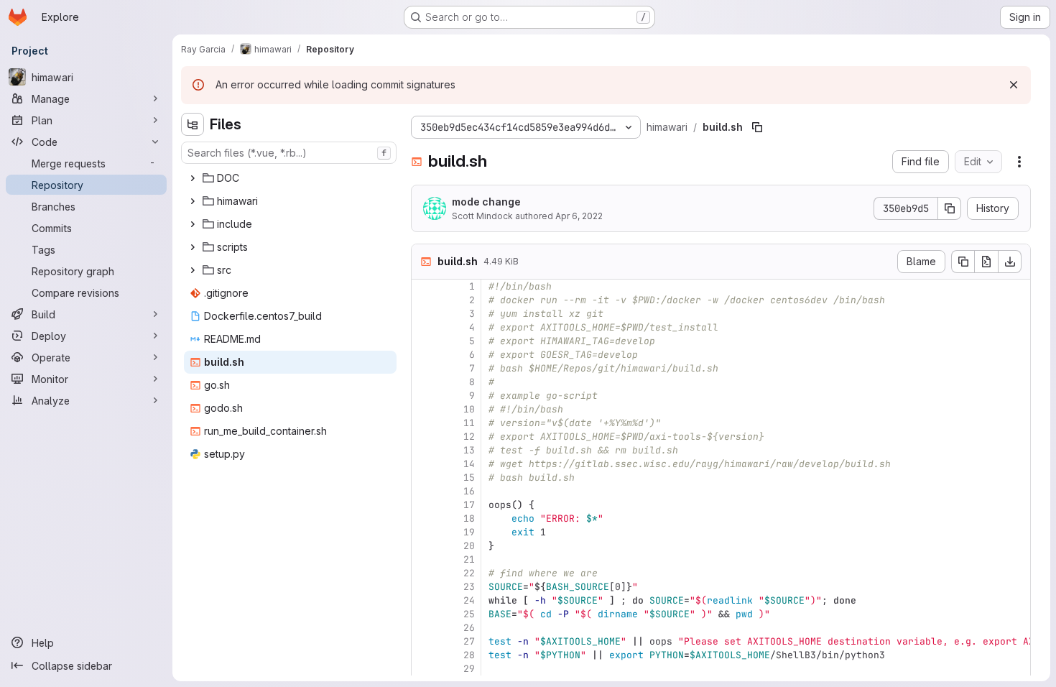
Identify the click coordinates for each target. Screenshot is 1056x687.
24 (469, 600)
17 (469, 505)
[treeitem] (290, 178)
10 (469, 409)
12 (469, 436)
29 (469, 669)
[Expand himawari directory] (192, 201)
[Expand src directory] (192, 270)
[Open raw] (986, 261)
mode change (486, 201)
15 (469, 477)
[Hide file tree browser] (192, 124)
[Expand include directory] (192, 224)
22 (469, 573)
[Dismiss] (1013, 84)
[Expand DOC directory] (192, 178)
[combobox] (289, 153)
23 (469, 587)
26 (469, 628)
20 (469, 546)
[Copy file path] (757, 127)
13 (469, 450)
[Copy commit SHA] (949, 208)
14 (469, 464)
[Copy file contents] (962, 261)
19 (469, 532)
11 (469, 423)
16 (469, 491)
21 (469, 559)
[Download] (1010, 261)
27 (469, 641)
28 (469, 655)
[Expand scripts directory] (192, 247)
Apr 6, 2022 (579, 216)
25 (469, 614)
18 (469, 518)
